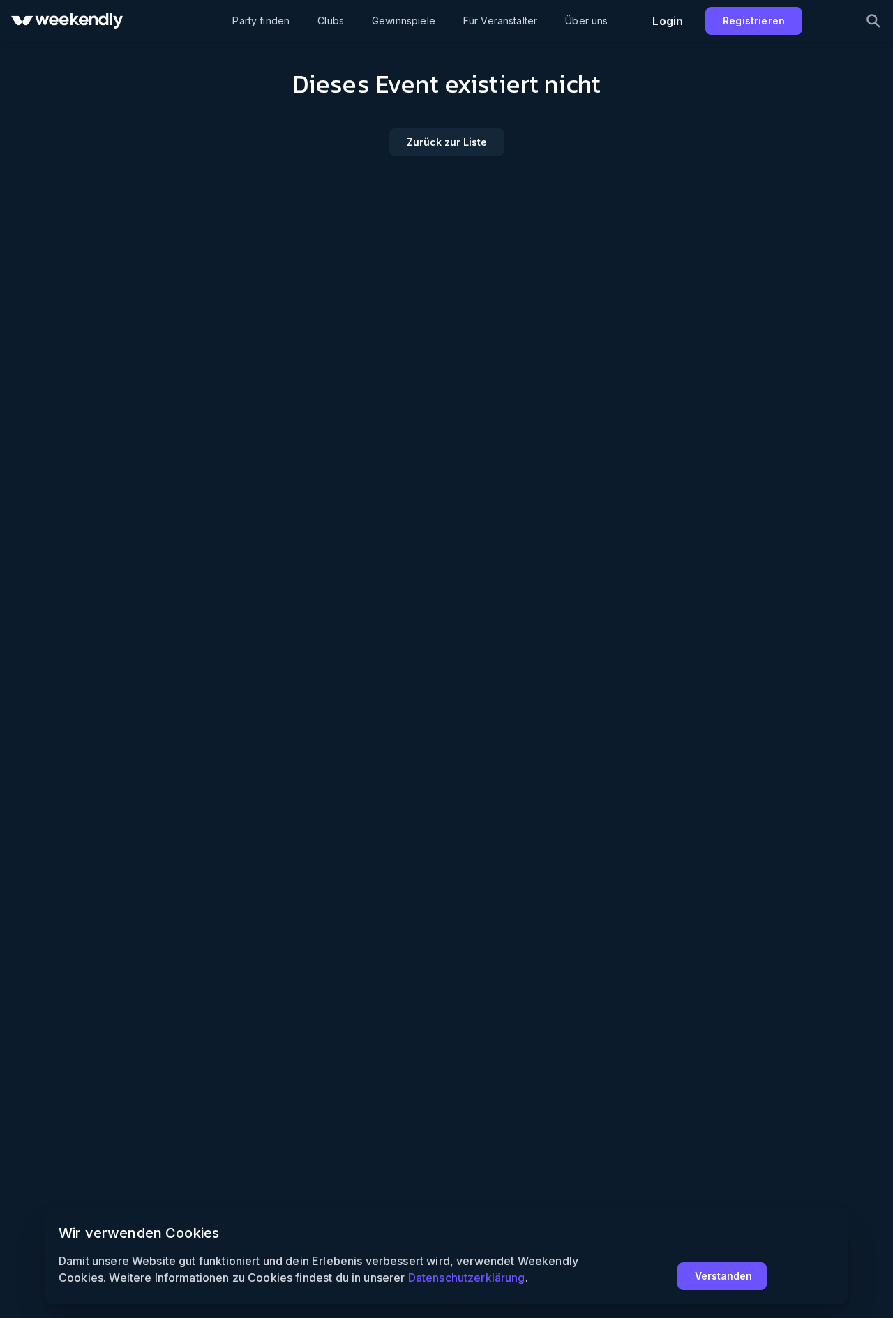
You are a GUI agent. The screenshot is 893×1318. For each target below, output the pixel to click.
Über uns (586, 20)
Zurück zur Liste (447, 142)
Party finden (261, 20)
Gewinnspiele (403, 20)
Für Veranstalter (500, 20)
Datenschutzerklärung (466, 1278)
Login (667, 21)
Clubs (330, 20)
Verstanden (723, 1276)
